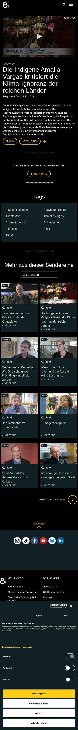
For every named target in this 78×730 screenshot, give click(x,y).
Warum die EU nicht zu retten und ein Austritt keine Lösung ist (56, 371)
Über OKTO (50, 586)
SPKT (10, 235)
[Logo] (69, 18)
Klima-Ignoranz (16, 222)
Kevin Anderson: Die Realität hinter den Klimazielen (15, 317)
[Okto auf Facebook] (34, 540)
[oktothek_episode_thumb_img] (19, 293)
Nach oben (39, 523)
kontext (12, 228)
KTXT (48, 228)
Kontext (9, 64)
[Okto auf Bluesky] (52, 540)
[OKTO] (6, 4)
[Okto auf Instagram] (17, 540)
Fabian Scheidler (17, 209)
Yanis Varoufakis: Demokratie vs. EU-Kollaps (15, 477)
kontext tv (13, 216)
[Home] (3, 582)
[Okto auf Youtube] (43, 540)
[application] (39, 36)
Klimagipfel (52, 222)
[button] (39, 36)
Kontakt (47, 597)
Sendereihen (15, 586)
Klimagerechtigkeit (53, 423)
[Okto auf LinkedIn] (60, 540)
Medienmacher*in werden (23, 592)
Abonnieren (30, 141)
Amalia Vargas (55, 216)
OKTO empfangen (54, 592)
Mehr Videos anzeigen (53, 499)
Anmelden (39, 174)
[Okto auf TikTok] (26, 540)
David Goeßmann (56, 209)
